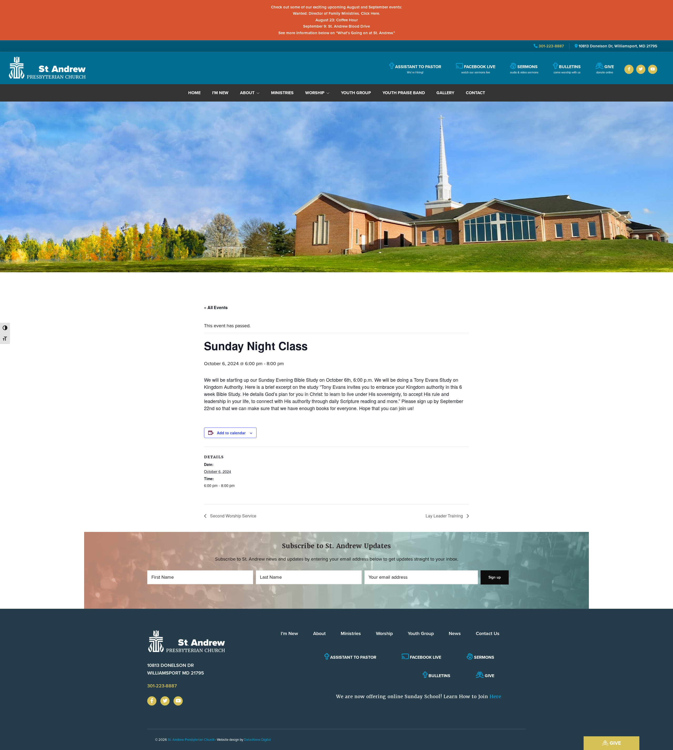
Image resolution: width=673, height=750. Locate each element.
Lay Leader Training (445, 516)
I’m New (289, 633)
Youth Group (421, 633)
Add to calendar (231, 432)
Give (614, 743)
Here (495, 696)
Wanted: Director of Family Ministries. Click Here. (336, 13)
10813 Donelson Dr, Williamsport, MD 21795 (618, 46)
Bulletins (438, 676)
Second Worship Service (232, 516)
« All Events (216, 307)
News (455, 633)
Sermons (483, 657)
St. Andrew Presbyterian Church (191, 739)
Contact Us (487, 633)
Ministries (351, 633)
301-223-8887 (551, 46)
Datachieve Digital (257, 739)
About (319, 633)
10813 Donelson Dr (175, 669)
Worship (384, 633)
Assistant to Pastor (352, 657)
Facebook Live (425, 657)
